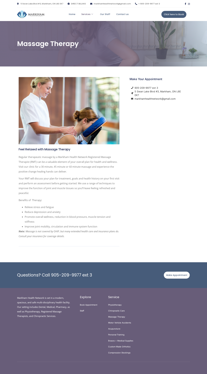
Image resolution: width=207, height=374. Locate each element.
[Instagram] (189, 3)
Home (72, 14)
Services (85, 14)
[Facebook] (185, 3)
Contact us (122, 14)
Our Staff (105, 14)
